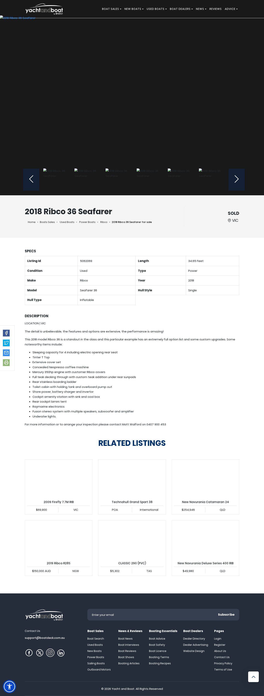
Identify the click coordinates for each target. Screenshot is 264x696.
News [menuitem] (200, 9)
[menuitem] (121, 9)
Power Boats (87, 222)
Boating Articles (129, 663)
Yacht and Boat (123, 689)
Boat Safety (157, 645)
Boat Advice (157, 639)
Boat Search (95, 639)
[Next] (237, 180)
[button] (6, 333)
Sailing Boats (96, 663)
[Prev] (31, 180)
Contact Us (222, 657)
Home (32, 222)
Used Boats (67, 222)
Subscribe (226, 614)
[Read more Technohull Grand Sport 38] (132, 478)
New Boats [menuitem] (132, 9)
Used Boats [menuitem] (155, 9)
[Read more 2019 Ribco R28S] (58, 539)
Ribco (103, 222)
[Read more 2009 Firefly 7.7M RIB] (58, 478)
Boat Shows (126, 657)
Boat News (125, 639)
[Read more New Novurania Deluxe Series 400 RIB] (205, 539)
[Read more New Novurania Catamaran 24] (205, 478)
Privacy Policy (223, 663)
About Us (220, 651)
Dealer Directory (194, 639)
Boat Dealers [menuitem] (180, 9)
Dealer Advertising (195, 645)
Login (217, 639)
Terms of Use (223, 669)
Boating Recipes (160, 663)
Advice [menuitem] (230, 9)
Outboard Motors (99, 669)
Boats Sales (47, 222)
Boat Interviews (128, 645)
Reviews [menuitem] (215, 9)
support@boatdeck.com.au (45, 638)
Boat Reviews (127, 651)
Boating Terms (159, 657)
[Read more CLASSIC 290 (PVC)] (132, 539)
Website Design (193, 651)
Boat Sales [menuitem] (110, 9)
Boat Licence (157, 651)
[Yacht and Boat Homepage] (44, 9)
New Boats (94, 651)
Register (219, 645)
